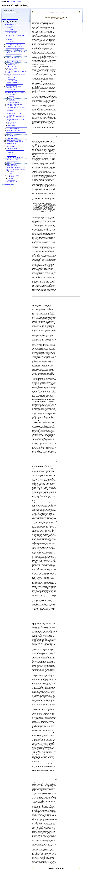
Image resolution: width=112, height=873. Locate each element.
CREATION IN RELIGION (12, 161)
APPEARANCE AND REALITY (13, 63)
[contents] (11, 29)
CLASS (11, 137)
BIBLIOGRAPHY (11, 115)
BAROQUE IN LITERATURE (13, 82)
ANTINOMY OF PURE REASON (14, 61)
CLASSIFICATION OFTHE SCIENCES (15, 141)
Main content (11, 1)
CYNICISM (11, 173)
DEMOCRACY (11, 178)
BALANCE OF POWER (12, 80)
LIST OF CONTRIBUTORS (11, 31)
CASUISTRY (12, 97)
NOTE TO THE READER (10, 32)
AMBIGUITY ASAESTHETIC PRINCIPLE (15, 48)
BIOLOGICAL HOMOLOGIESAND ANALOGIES (15, 92)
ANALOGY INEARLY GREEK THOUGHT (15, 49)
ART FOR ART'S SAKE (12, 66)
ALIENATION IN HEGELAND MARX (14, 44)
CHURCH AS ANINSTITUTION (13, 130)
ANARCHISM (11, 55)
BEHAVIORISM (11, 89)
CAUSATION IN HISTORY (13, 102)
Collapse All (5, 184)
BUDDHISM (11, 96)
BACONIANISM (11, 79)
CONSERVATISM (11, 146)
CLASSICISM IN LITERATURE (13, 138)
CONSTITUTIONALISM (12, 148)
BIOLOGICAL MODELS (11, 94)
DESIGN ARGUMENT (12, 181)
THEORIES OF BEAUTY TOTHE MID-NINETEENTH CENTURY (14, 85)
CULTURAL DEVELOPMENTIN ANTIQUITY (15, 167)
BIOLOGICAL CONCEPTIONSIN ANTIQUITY (15, 91)
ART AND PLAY (11, 64)
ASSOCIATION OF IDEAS (12, 68)
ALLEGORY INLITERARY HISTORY (14, 46)
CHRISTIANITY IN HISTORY (13, 128)
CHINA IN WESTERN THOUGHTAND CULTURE (16, 127)
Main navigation (17, 1)
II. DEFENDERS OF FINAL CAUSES (14, 113)
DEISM (12, 176)
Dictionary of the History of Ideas (10, 19)
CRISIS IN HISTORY (11, 164)
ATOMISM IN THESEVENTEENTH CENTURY (15, 74)
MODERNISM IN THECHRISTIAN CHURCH (15, 132)
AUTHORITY (11, 75)
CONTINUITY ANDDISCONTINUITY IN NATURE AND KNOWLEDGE (15, 151)
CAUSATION (12, 100)
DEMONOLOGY (11, 180)
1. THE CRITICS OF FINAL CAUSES (14, 111)
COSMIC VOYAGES (11, 156)
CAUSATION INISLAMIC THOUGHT (15, 104)
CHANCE (12, 123)
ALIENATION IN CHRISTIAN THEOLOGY (15, 43)
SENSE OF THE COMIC (12, 143)
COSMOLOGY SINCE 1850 (12, 159)
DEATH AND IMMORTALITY (13, 175)
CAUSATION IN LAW (11, 105)
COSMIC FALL (11, 152)
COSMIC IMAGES (11, 154)
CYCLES (12, 171)
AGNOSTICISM (11, 39)
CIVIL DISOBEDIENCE (12, 135)
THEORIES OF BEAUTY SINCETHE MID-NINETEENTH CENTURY (15, 87)
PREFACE (9, 27)
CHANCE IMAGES (12, 125)
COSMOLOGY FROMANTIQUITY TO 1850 (14, 157)
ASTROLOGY (11, 69)
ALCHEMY (10, 41)
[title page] (9, 22)
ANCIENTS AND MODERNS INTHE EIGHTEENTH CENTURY (14, 58)
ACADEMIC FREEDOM (12, 38)
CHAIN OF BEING (12, 122)
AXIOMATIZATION (12, 77)
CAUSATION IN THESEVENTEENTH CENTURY (16, 107)
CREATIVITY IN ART (12, 162)
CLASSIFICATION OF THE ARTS (14, 140)
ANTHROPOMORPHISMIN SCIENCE (15, 60)
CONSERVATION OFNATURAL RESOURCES (15, 145)
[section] (11, 26)
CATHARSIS (11, 99)
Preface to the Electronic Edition (11, 24)
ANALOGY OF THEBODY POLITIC (13, 54)
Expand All (10, 184)
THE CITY (11, 133)
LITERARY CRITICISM (12, 165)
